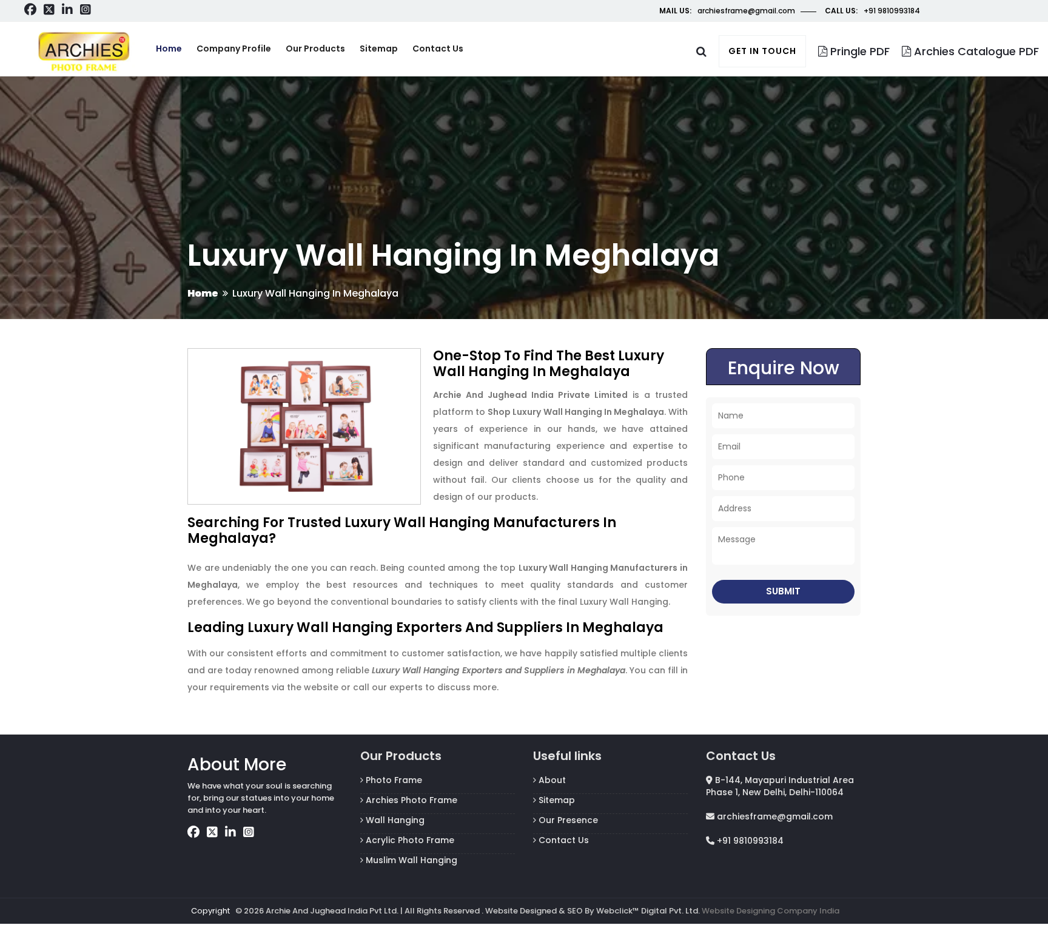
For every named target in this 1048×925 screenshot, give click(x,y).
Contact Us (562, 840)
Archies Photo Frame (410, 800)
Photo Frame (392, 780)
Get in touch (762, 51)
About (551, 780)
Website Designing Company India (770, 911)
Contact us (437, 48)
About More (236, 764)
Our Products (315, 48)
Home (169, 48)
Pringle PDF (858, 51)
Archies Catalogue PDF (975, 51)
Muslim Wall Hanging (410, 860)
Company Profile (233, 48)
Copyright (210, 911)
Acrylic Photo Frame (408, 840)
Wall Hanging (394, 820)
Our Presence (567, 820)
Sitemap (379, 48)
